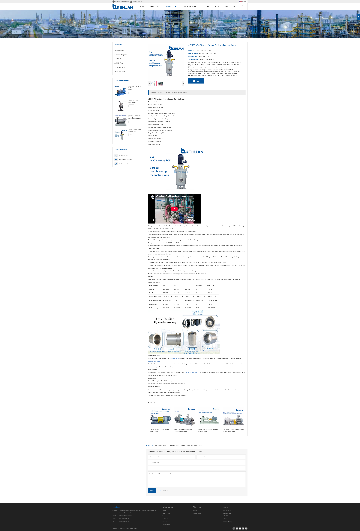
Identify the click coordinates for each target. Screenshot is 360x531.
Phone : (114, 518)
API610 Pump (226, 516)
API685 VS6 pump (174, 445)
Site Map (164, 521)
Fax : (113, 521)
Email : (114, 515)
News (206, 6)
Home (142, 6)
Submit (152, 490)
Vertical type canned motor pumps (133, 101)
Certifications (166, 519)
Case (217, 6)
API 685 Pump (213, 36)
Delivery (164, 510)
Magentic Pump (227, 513)
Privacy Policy (166, 524)
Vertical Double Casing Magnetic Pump (134, 130)
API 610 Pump (118, 63)
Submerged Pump (119, 71)
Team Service (166, 513)
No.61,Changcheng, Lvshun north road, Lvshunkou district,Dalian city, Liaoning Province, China (138, 511)
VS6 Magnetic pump (160, 445)
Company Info (196, 510)
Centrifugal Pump (119, 67)
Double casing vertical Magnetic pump (191, 445)
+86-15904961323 (137, 1)
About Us (154, 6)
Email (196, 80)
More (131, 93)
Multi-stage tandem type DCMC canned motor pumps (134, 88)
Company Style (197, 513)
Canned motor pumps (120, 55)
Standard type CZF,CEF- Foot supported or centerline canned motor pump (135, 116)
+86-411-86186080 (124, 163)
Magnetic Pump (119, 50)
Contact (116, 507)
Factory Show (190, 6)
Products (170, 6)
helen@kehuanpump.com (122, 1)
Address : (114, 510)
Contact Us (230, 6)
